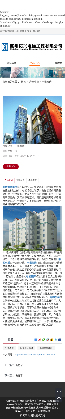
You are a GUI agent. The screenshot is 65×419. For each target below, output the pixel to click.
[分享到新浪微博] (39, 340)
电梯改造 (46, 81)
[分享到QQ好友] (47, 340)
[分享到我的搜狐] (51, 340)
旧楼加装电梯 (26, 348)
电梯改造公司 (46, 348)
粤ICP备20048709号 (35, 404)
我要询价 (11, 166)
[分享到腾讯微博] (55, 340)
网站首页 (11, 63)
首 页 (24, 81)
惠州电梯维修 (43, 407)
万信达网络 (44, 411)
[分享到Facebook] (59, 340)
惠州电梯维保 (13, 407)
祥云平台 (25, 415)
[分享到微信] (43, 340)
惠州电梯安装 (28, 407)
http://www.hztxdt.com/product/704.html (35, 354)
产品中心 (35, 63)
